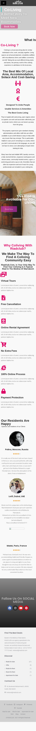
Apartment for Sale (12, 675)
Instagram (19, 704)
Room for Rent (10, 672)
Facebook (9, 704)
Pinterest (29, 704)
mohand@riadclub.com (14, 692)
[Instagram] (15, 607)
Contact (22, 714)
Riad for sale (6, 711)
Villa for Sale (16, 711)
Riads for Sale (10, 661)
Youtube (19, 708)
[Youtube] (20, 607)
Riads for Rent (10, 668)
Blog (17, 714)
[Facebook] (9, 607)
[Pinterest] (26, 607)
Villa (7, 665)
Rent (12, 714)
